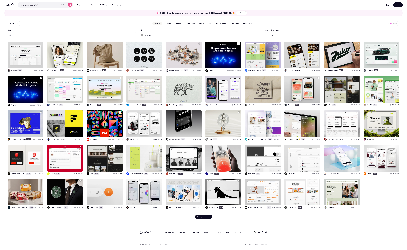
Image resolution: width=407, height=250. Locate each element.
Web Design (247, 23)
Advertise (238, 70)
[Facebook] (259, 232)
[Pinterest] (266, 232)
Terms (155, 244)
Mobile (201, 23)
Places (256, 244)
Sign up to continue (203, 217)
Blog (219, 232)
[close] (399, 13)
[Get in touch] (31, 64)
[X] (255, 232)
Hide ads (229, 70)
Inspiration (195, 232)
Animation (168, 23)
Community (116, 5)
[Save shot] (35, 64)
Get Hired (103, 5)
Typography (235, 23)
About (228, 232)
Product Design (221, 23)
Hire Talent (91, 5)
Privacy (161, 244)
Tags (9, 30)
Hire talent (183, 232)
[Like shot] (39, 64)
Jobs (245, 244)
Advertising (208, 232)
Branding (179, 23)
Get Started (241, 13)
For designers (169, 232)
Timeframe (275, 30)
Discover (157, 23)
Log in (398, 5)
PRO (20, 70)
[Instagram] (262, 232)
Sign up (389, 5)
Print (209, 23)
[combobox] (38, 5)
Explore (80, 5)
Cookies (168, 244)
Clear (266, 30)
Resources (263, 244)
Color (141, 30)
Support (238, 232)
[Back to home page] (9, 4)
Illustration (191, 23)
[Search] (70, 5)
